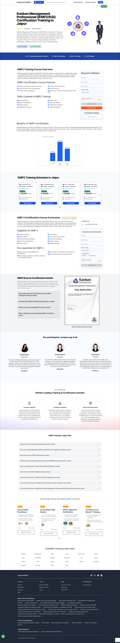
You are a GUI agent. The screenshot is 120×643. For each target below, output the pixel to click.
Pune (52, 565)
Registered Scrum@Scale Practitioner (78, 611)
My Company (93, 255)
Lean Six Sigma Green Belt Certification (28, 631)
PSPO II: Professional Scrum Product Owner (29, 616)
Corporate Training (90, 2)
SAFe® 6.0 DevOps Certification (69, 605)
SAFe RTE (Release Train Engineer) (27, 605)
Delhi (23, 557)
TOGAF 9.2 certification (90, 622)
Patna (67, 565)
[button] (99, 194)
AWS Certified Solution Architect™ (60, 622)
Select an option (84, 89)
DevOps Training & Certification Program (28, 622)
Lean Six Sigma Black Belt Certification (51, 631)
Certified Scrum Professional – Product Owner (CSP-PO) (63, 609)
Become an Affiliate (43, 584)
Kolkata (23, 561)
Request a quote (91, 116)
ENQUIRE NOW (91, 265)
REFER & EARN (104, 6)
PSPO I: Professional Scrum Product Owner (72, 614)
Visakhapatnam (37, 554)
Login (100, 2)
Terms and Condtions (66, 584)
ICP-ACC (20, 602)
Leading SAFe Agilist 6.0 (31, 602)
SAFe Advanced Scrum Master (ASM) (48, 605)
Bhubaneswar (81, 554)
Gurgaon (81, 561)
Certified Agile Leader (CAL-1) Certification (29, 611)
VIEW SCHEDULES (91, 107)
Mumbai (96, 554)
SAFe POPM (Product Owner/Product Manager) (52, 602)
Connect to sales (36, 46)
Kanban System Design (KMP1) (26, 600)
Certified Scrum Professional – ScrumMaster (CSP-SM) (57, 607)
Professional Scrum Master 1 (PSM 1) (27, 614)
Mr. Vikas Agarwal (25, 188)
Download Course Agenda (69, 218)
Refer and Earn (21, 587)
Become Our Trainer (43, 587)
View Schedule (23, 46)
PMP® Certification (77, 622)
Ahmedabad (38, 557)
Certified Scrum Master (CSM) (88, 605)
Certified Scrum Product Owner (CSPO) (85, 607)
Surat (38, 561)
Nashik (96, 557)
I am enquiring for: (85, 253)
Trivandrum (37, 565)
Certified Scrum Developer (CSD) (89, 609)
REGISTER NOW (27, 203)
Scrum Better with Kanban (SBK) (86, 600)
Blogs (19, 592)
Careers (41, 589)
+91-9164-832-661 (91, 224)
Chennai (52, 561)
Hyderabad (66, 557)
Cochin (66, 561)
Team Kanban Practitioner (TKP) (67, 600)
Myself (84, 255)
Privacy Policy (64, 589)
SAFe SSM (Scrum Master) (74, 602)
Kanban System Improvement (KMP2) (46, 600)
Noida (52, 554)
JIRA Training (45, 622)
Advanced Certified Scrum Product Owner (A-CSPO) (31, 609)
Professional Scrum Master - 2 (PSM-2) (49, 614)
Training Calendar (78, 2)
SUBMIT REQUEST (91, 104)
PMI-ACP (20, 625)
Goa (81, 557)
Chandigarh (96, 561)
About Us (20, 584)
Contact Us (20, 589)
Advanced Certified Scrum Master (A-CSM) (29, 607)
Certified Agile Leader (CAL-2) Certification (54, 611)
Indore (66, 554)
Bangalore (52, 557)
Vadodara (23, 554)
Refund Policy (64, 587)
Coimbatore (23, 565)
